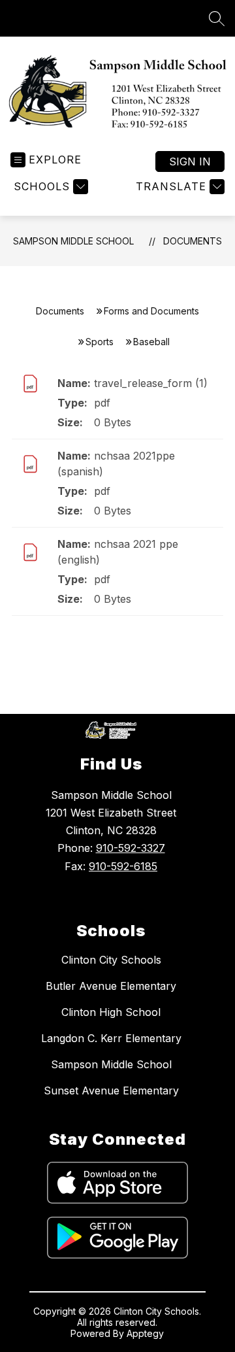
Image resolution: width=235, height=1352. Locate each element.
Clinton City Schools (111, 959)
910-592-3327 (130, 847)
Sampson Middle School (73, 240)
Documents (192, 240)
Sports (100, 341)
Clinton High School (111, 1012)
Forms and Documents (151, 310)
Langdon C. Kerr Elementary (111, 1038)
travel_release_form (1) (151, 383)
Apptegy (145, 1333)
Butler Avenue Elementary (111, 985)
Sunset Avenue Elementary (111, 1090)
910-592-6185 (123, 866)
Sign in (190, 161)
